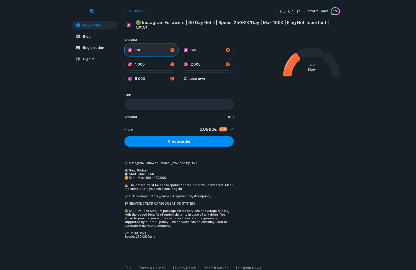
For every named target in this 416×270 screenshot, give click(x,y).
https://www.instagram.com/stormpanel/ (180, 196)
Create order (179, 141)
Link (127, 95)
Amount (130, 40)
